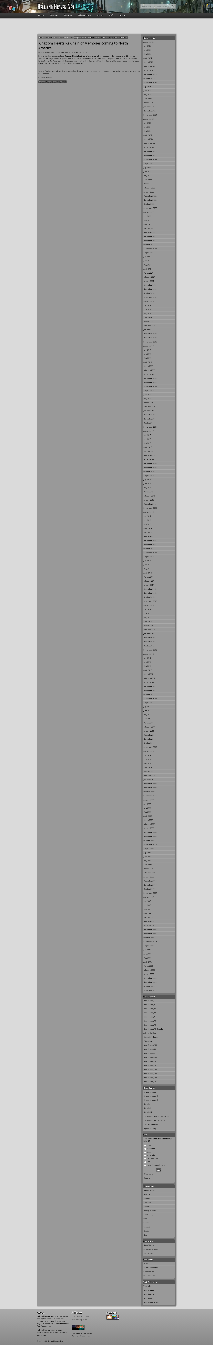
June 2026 (147, 50)
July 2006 (147, 950)
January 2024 (148, 147)
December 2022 (149, 196)
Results (147, 1178)
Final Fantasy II (149, 1004)
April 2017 (147, 447)
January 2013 (148, 633)
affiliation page (85, 1336)
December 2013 (149, 589)
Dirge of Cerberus (150, 1037)
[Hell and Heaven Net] (56, 6)
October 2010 (148, 743)
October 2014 (148, 548)
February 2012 (149, 678)
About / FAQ (148, 1214)
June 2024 (147, 127)
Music (145, 1263)
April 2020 (147, 317)
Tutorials (147, 1286)
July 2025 (147, 86)
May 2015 (147, 524)
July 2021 (147, 256)
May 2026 (147, 54)
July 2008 (147, 852)
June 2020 (147, 309)
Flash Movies (148, 1245)
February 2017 (149, 455)
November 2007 (149, 885)
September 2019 (150, 342)
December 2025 (149, 74)
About (100, 15)
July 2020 (147, 305)
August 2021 (148, 252)
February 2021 (149, 277)
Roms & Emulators (150, 1267)
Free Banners (148, 1298)
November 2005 (149, 982)
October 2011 (148, 694)
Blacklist (146, 1206)
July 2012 (147, 658)
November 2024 (149, 111)
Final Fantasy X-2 (150, 1057)
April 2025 (147, 98)
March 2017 (148, 451)
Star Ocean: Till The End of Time (156, 1116)
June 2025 (147, 90)
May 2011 (147, 714)
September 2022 (150, 208)
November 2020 (149, 289)
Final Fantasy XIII (150, 1069)
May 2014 (147, 569)
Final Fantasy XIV (150, 1077)
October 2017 (148, 423)
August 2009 (148, 800)
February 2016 (149, 496)
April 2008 (147, 864)
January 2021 (148, 281)
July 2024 (147, 123)
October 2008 (148, 840)
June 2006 (147, 954)
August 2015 (148, 512)
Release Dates (85, 15)
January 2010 (148, 779)
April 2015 (147, 528)
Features (54, 15)
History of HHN (149, 1210)
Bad (148, 1161)
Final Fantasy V (149, 1017)
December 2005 (149, 978)
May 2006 (147, 958)
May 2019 (147, 358)
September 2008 (65, 37)
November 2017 (149, 419)
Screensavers (148, 1271)
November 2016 (149, 467)
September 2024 (150, 115)
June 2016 (147, 483)
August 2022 (148, 212)
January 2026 (148, 70)
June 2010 (147, 759)
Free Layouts (148, 1290)
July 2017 (147, 435)
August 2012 (148, 654)
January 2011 (148, 731)
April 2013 (147, 621)
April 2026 (147, 58)
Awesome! (151, 1148)
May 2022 (147, 220)
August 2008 (148, 848)
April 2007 (147, 913)
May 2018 (147, 398)
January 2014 (148, 585)
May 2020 (147, 313)
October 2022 (148, 204)
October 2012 (148, 646)
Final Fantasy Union (79, 1319)
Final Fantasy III (149, 1008)
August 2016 (148, 475)
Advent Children (149, 1033)
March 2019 (148, 366)
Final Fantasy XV (149, 1081)
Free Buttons (148, 1294)
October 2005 (148, 986)
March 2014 (148, 577)
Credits (146, 1223)
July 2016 (147, 479)
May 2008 (147, 860)
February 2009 (149, 824)
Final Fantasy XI (149, 1061)
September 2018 (150, 386)
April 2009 (147, 816)
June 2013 (147, 613)
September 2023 (150, 159)
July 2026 (147, 46)
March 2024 (148, 139)
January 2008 (148, 877)
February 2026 (149, 66)
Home (41, 15)
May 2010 (147, 763)
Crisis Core (147, 1041)
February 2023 (149, 188)
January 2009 (148, 828)
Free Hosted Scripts (151, 1302)
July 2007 (147, 901)
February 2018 (149, 406)
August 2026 (148, 42)
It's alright (151, 1155)
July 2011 (147, 706)
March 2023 (148, 184)
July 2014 (147, 560)
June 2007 (147, 905)
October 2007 (148, 889)
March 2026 (148, 62)
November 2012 (149, 642)
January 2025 (148, 107)
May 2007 (147, 909)
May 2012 (147, 666)
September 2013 (150, 601)
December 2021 (149, 236)
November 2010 (149, 739)
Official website (46, 77)
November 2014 (149, 544)
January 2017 (148, 459)
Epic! (149, 1145)
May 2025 (147, 94)
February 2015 (149, 536)
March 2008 (148, 868)
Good (149, 1152)
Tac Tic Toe (148, 1253)
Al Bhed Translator (151, 1249)
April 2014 (147, 573)
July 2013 (147, 609)
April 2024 (147, 135)
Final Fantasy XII (149, 1065)
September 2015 (150, 508)
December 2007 (149, 881)
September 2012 (150, 650)
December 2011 (149, 686)
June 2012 (147, 662)
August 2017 (148, 431)
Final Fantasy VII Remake (153, 1029)
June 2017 (147, 439)
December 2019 (149, 333)
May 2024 (147, 131)
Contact (122, 15)
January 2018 (148, 410)
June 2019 (147, 354)
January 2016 (148, 500)
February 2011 (149, 727)
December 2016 (149, 463)
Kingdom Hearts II (150, 1096)
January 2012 (148, 682)
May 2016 (147, 487)
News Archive (51, 37)
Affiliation (147, 1202)
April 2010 (147, 767)
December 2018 (149, 378)
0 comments (83, 52)
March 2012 (148, 674)
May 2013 (147, 617)
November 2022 (149, 200)
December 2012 (149, 637)
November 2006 (149, 933)
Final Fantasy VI (149, 1021)
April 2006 (147, 962)
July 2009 (147, 804)
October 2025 (148, 78)
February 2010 (149, 775)
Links (145, 1235)
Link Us (146, 1231)
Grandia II (147, 1108)
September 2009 (150, 796)
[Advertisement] (106, 25)
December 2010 (149, 735)
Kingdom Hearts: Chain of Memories (52, 82)
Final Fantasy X (149, 1053)
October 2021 (148, 244)
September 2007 (150, 893)
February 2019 (149, 370)
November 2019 (149, 338)
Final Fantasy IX (149, 1049)
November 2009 (149, 787)
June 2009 (147, 808)
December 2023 (149, 151)
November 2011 (149, 690)
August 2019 (148, 346)
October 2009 (148, 791)
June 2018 (147, 394)
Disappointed (152, 1158)
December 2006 (149, 929)
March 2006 (148, 966)
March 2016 (148, 492)
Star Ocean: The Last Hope (154, 1120)
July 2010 (147, 755)
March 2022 (148, 228)
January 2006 (148, 974)
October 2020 (148, 293)
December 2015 (149, 504)
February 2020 (149, 325)
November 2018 (149, 382)
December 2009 (149, 783)
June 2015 (147, 520)
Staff (111, 15)
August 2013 (148, 605)
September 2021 (150, 248)
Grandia (146, 1104)
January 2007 (148, 925)
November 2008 (149, 836)
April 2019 (147, 362)
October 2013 (148, 597)
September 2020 (150, 297)
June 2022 (147, 216)
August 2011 (148, 702)
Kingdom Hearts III (150, 1100)
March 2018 (148, 402)
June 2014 (147, 565)
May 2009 (147, 812)
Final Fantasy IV (149, 1013)
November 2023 (149, 155)
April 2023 (147, 179)
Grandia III (147, 1112)
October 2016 (148, 471)
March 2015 (148, 532)
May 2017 (147, 443)
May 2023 (147, 175)
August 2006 (148, 945)
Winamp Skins (149, 1276)
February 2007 (149, 921)
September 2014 (150, 552)
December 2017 (149, 415)
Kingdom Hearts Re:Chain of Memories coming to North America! (100, 37)
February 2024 (149, 143)
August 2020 (148, 301)
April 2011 (147, 719)
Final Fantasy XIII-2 (150, 1073)
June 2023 (147, 171)
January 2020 (148, 329)
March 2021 (148, 273)
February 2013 (149, 629)
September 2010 (150, 747)
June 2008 (147, 856)
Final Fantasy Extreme (80, 1316)
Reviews (68, 15)
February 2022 (149, 232)
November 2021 (149, 240)
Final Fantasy (148, 1000)
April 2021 (147, 269)
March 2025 (148, 102)
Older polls (148, 1174)
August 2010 (148, 751)
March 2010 (148, 771)
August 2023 (148, 163)
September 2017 (150, 427)
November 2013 (149, 593)
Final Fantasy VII (149, 1025)
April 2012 (147, 670)
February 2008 (149, 873)
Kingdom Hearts (149, 1092)
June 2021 (147, 261)
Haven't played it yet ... (156, 1165)
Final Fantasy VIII (150, 1045)
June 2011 (147, 710)
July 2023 (147, 167)
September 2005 (150, 990)
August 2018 (148, 390)
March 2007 (148, 917)
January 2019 (148, 374)
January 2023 (148, 192)
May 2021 (147, 265)
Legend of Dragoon (151, 1128)
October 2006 (148, 937)
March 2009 (148, 820)
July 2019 (147, 350)
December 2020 (149, 285)
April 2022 (147, 224)
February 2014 (149, 581)
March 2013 (148, 625)
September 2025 (150, 82)
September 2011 (150, 698)
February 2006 (149, 970)
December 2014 (149, 540)
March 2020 (148, 321)
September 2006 (150, 941)
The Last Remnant (150, 1124)
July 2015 (147, 516)
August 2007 (148, 897)
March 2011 (148, 723)
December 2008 (149, 832)
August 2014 (148, 556)
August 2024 (148, 119)
